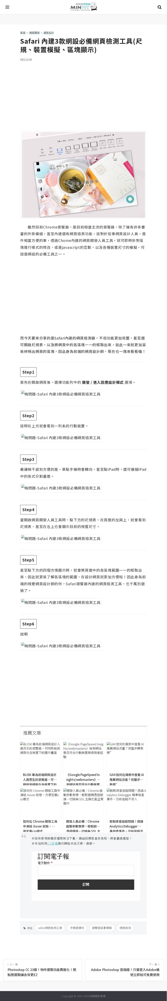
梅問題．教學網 (83, 7)
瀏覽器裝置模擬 (102, 928)
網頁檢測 (125, 928)
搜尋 (159, 7)
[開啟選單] (7, 7)
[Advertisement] (83, 93)
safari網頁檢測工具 (50, 928)
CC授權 (52, 843)
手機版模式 (77, 928)
